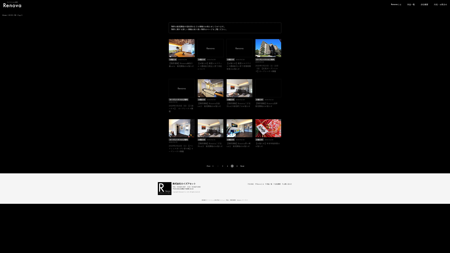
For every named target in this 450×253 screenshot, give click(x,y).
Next (241, 166)
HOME (251, 184)
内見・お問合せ (440, 4)
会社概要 (424, 4)
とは (396, 4)
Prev (208, 166)
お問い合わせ (287, 184)
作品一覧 (411, 4)
